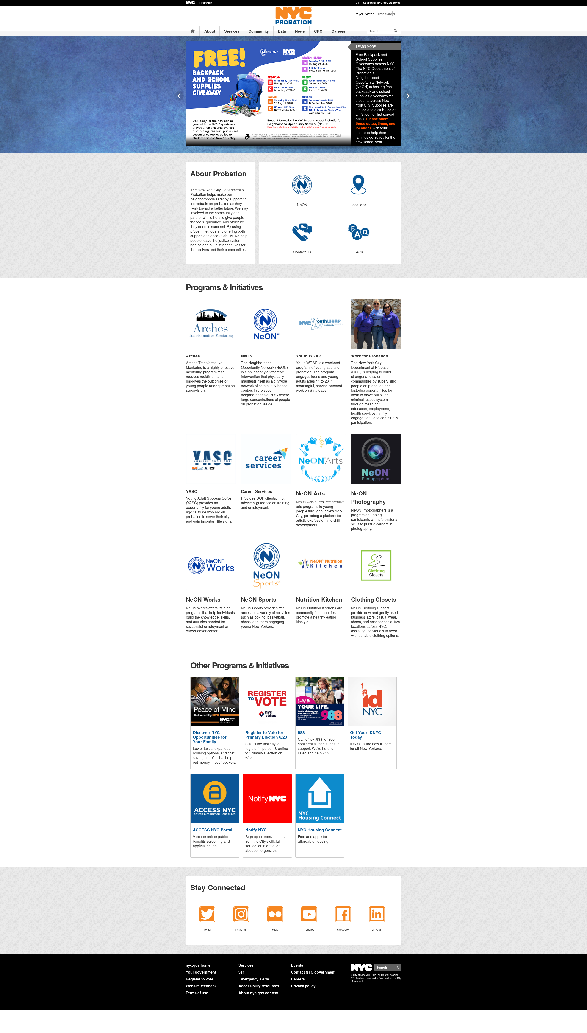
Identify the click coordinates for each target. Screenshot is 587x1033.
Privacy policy (303, 985)
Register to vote (199, 979)
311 (358, 2)
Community (259, 31)
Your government (201, 972)
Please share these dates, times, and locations (376, 123)
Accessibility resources (258, 985)
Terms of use (197, 992)
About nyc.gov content (258, 992)
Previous (179, 96)
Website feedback (201, 985)
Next (408, 96)
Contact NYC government (313, 972)
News (300, 31)
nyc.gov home (198, 965)
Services (231, 31)
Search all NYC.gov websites (382, 2)
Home (193, 31)
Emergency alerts (253, 979)
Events (297, 965)
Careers (338, 31)
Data (282, 31)
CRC (318, 31)
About (209, 31)
